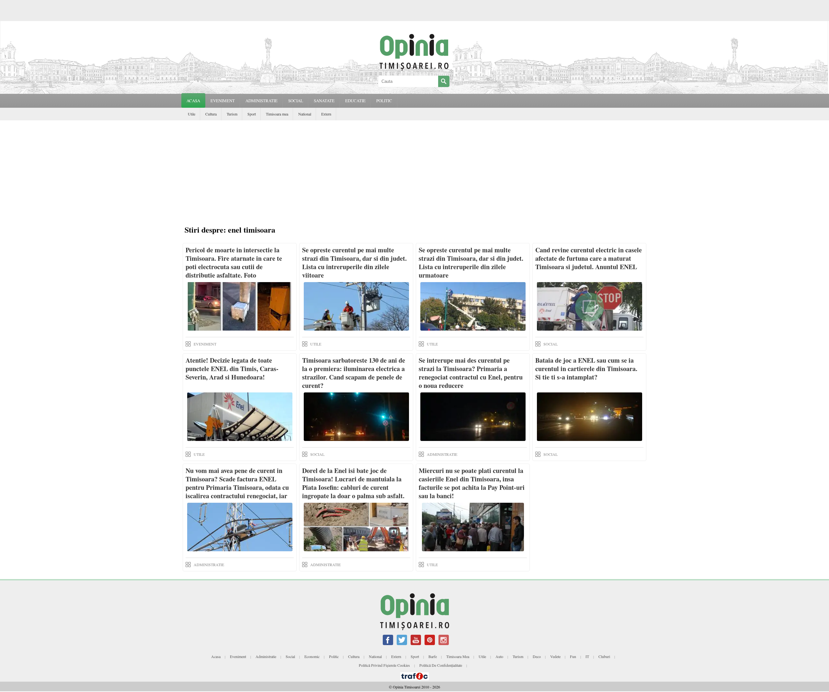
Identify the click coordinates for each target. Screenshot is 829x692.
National (304, 113)
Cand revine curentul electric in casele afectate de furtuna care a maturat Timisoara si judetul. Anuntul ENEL (588, 258)
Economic (312, 656)
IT (587, 656)
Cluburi (604, 656)
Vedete (555, 656)
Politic (334, 656)
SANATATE (324, 101)
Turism (232, 113)
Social (290, 656)
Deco (537, 656)
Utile (191, 113)
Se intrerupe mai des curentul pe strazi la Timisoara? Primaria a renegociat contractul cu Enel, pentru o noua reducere (471, 373)
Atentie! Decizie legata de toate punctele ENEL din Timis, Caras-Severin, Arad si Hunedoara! (232, 369)
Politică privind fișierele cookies (384, 665)
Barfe (432, 656)
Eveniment (238, 656)
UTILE (315, 343)
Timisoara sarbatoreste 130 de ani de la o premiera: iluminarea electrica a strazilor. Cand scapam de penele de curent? (353, 373)
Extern (326, 113)
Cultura (211, 113)
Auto (499, 656)
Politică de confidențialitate (440, 665)
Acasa (193, 101)
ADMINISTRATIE (261, 101)
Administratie (266, 656)
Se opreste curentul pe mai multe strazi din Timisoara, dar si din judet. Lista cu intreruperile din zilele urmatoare (471, 262)
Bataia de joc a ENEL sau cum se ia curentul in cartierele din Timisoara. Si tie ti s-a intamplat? (586, 369)
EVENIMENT (222, 101)
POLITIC (384, 101)
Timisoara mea (277, 113)
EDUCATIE (355, 101)
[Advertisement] (414, 169)
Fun (573, 656)
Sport (251, 113)
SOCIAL (295, 101)
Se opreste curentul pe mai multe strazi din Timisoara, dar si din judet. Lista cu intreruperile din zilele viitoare (354, 262)
